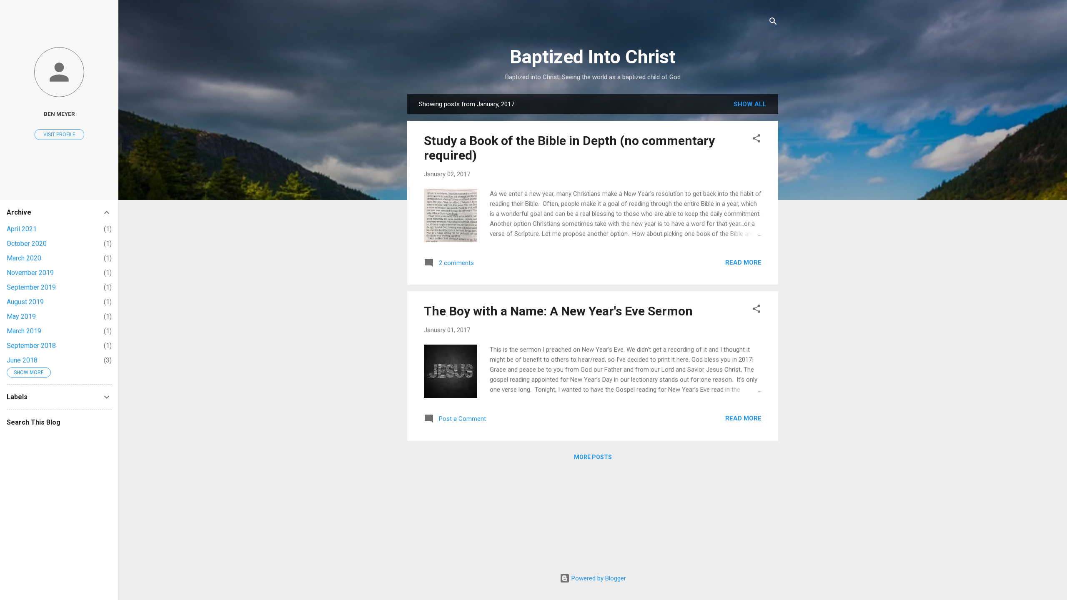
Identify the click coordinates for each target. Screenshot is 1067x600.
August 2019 (25, 302)
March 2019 (24, 331)
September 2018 (31, 346)
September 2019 (31, 287)
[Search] (773, 22)
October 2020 (27, 244)
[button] (756, 139)
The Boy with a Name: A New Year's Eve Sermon (558, 311)
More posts (593, 457)
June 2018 (22, 360)
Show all (750, 104)
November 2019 (30, 273)
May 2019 (21, 316)
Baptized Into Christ (593, 57)
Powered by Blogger (598, 578)
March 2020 (24, 258)
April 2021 (22, 229)
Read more (743, 262)
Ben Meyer (59, 113)
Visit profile (59, 135)
